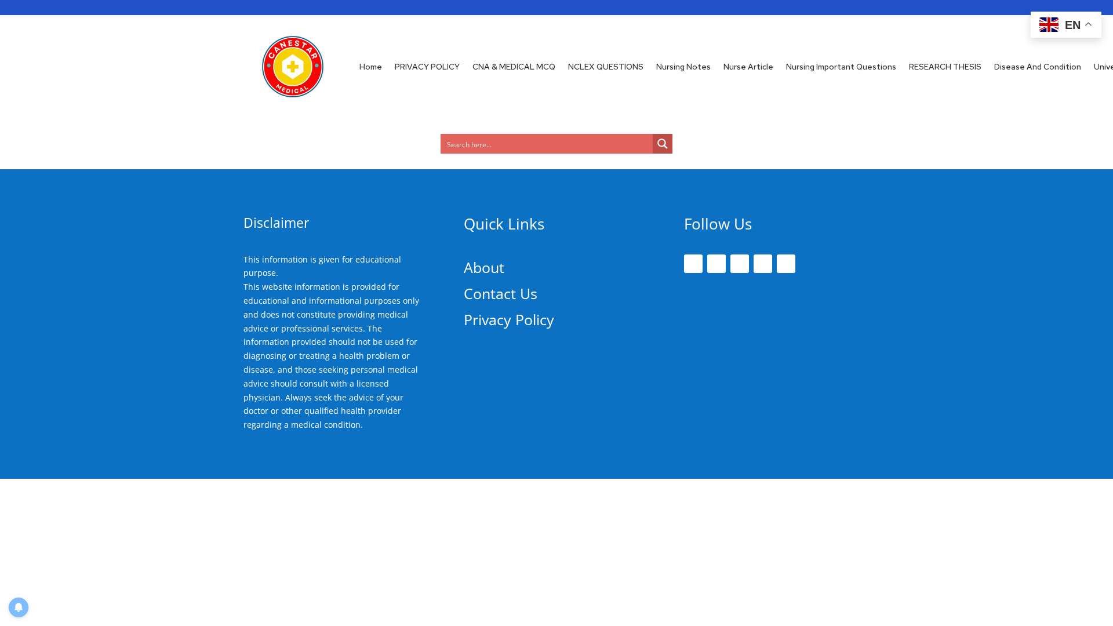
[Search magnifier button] (662, 144)
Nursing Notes (683, 66)
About (484, 267)
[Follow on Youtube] (786, 263)
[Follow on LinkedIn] (763, 263)
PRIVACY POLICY (427, 66)
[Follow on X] (716, 263)
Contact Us (500, 293)
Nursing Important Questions (841, 66)
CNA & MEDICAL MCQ (513, 66)
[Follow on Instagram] (739, 263)
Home (370, 66)
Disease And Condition (1037, 66)
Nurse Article (748, 66)
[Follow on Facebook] (693, 263)
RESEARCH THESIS (945, 66)
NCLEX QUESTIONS (605, 66)
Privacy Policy (509, 319)
